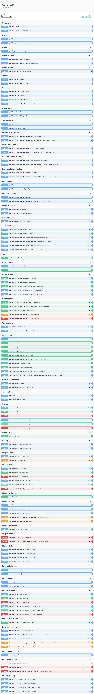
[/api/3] (6, 16)
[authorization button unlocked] (91, 209)
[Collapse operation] (90, 23)
